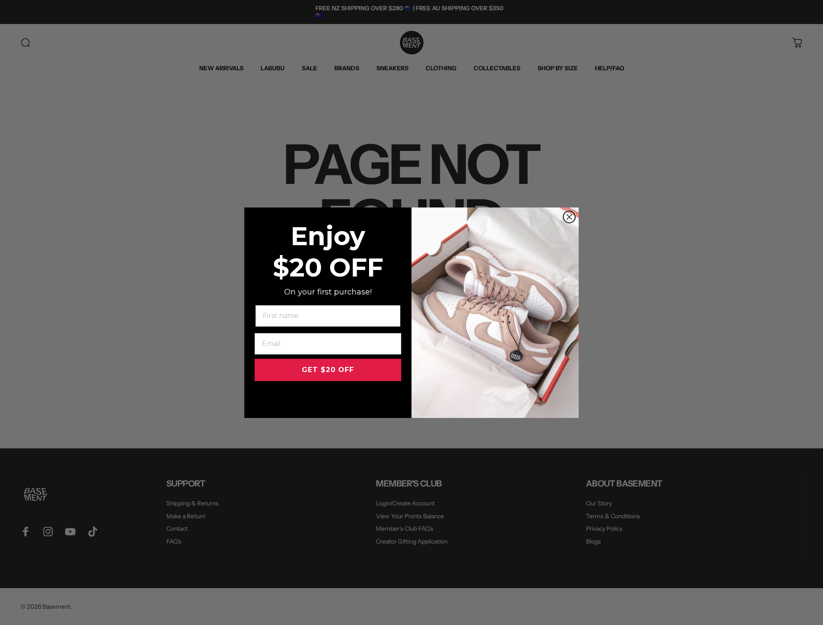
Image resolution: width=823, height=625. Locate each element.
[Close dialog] (569, 217)
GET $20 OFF (328, 370)
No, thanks (328, 397)
